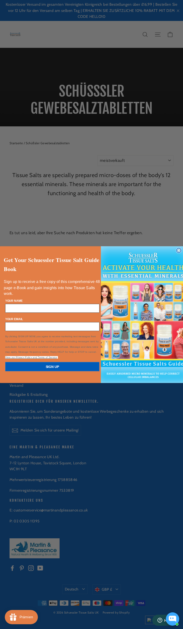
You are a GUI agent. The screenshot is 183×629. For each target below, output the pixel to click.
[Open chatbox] (172, 619)
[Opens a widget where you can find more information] (165, 621)
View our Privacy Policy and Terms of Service (31, 357)
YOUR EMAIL (14, 319)
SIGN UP (52, 366)
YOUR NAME (14, 300)
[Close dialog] (178, 250)
